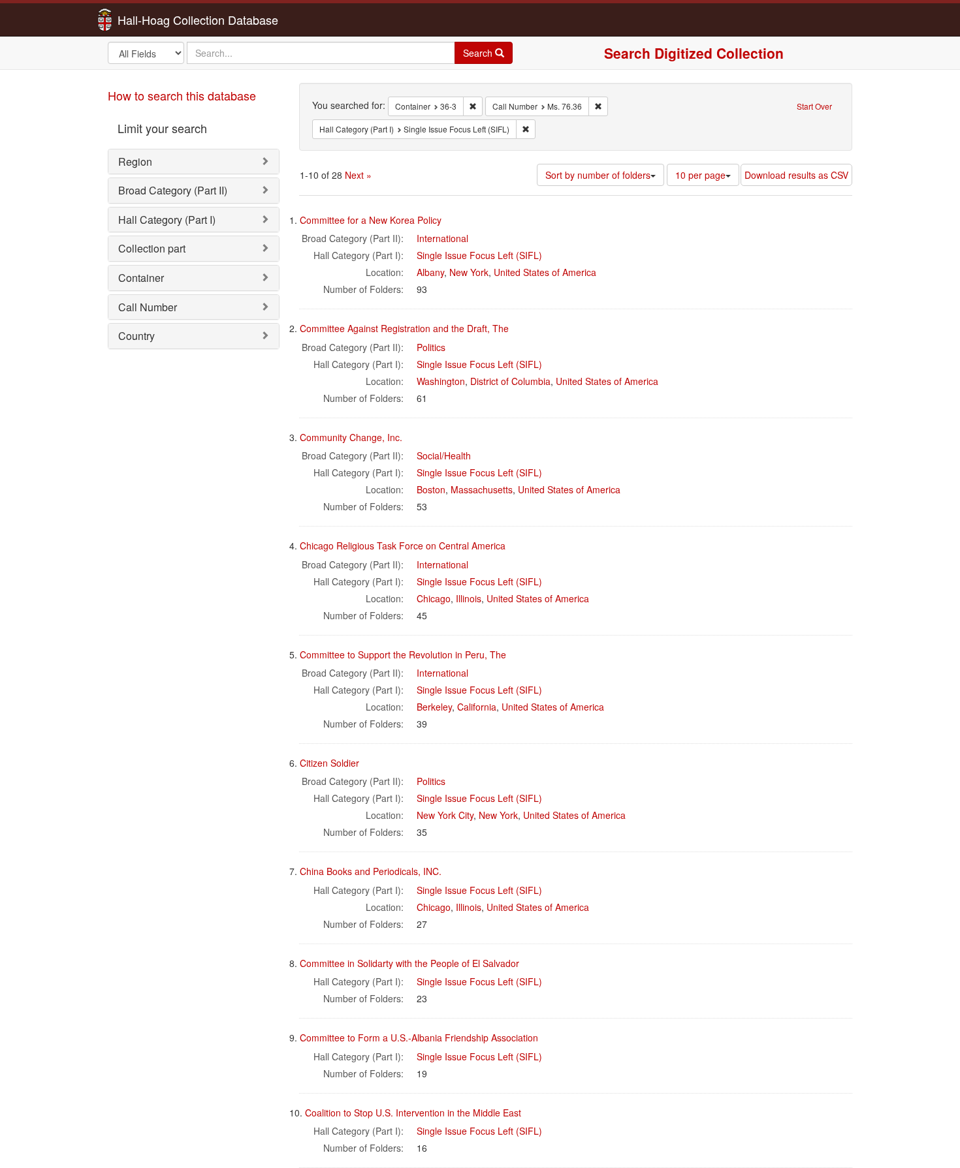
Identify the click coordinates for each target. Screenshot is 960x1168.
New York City (445, 815)
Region (135, 161)
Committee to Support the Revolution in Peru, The (403, 654)
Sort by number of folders (597, 174)
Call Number (147, 307)
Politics (431, 347)
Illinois (468, 598)
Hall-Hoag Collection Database (157, 19)
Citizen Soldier (329, 762)
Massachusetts (482, 489)
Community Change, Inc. (351, 437)
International (442, 238)
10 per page (700, 174)
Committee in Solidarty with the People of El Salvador (409, 963)
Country (136, 335)
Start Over (814, 106)
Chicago (434, 598)
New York (468, 272)
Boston (431, 489)
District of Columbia (510, 381)
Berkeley (434, 706)
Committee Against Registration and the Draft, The (404, 328)
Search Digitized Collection (694, 53)
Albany (430, 272)
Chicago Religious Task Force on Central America (402, 545)
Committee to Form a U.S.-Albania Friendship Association (419, 1037)
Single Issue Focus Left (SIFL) (479, 255)
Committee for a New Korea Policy (370, 219)
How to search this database (182, 95)
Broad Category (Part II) (172, 190)
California (476, 706)
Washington (441, 381)
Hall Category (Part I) (167, 219)
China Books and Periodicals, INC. (370, 871)
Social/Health (444, 455)
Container (141, 277)
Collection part (151, 248)
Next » (358, 174)
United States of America (545, 272)
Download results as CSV (796, 174)
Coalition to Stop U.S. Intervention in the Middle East (413, 1112)
